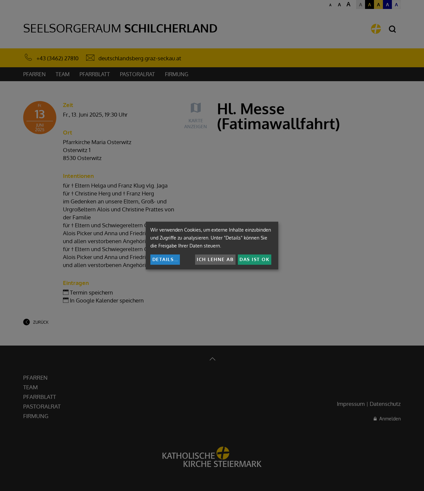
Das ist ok (254, 259)
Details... (165, 259)
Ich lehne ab (215, 259)
